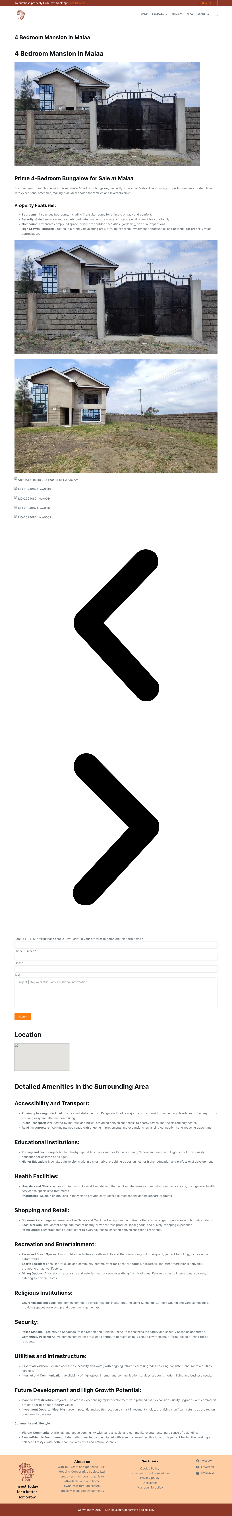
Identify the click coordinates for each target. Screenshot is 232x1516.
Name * (138, 939)
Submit (22, 1016)
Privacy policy (150, 1478)
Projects (158, 14)
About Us (203, 14)
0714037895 (78, 3)
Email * (19, 963)
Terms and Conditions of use (150, 1473)
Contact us (208, 3)
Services (177, 14)
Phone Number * (25, 951)
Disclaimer (150, 1483)
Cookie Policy (149, 1468)
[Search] (216, 14)
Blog (190, 14)
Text (17, 975)
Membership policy (150, 1487)
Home (144, 14)
